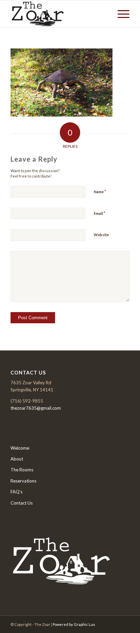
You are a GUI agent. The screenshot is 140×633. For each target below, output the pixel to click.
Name (100, 191)
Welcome (20, 448)
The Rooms (22, 469)
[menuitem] (120, 13)
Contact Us (22, 503)
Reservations (23, 481)
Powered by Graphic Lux (74, 624)
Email (99, 213)
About (17, 459)
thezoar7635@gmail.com (36, 408)
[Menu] (120, 13)
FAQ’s (16, 491)
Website (101, 234)
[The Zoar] (58, 13)
